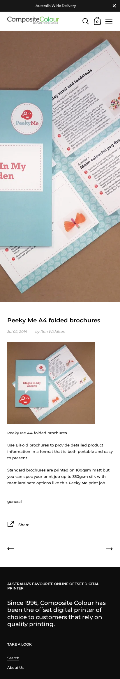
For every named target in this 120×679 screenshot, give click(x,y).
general (14, 501)
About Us (15, 667)
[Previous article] (10, 549)
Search (13, 658)
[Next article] (109, 549)
